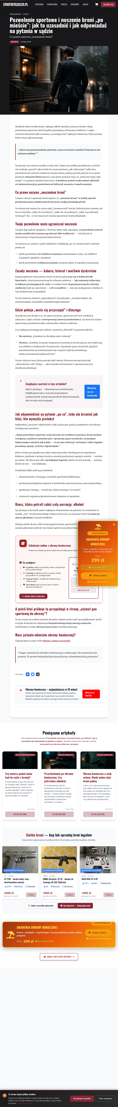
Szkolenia (39, 4)
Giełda (85, 4)
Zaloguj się (108, 4)
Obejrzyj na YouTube (89, 694)
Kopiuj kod (84, 590)
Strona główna (15, 14)
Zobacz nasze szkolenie (35, 596)
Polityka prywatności (24, 1103)
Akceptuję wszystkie (82, 1099)
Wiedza (64, 4)
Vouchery (75, 4)
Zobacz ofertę (99, 576)
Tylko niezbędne (105, 1099)
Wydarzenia (52, 4)
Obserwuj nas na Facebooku (92, 391)
